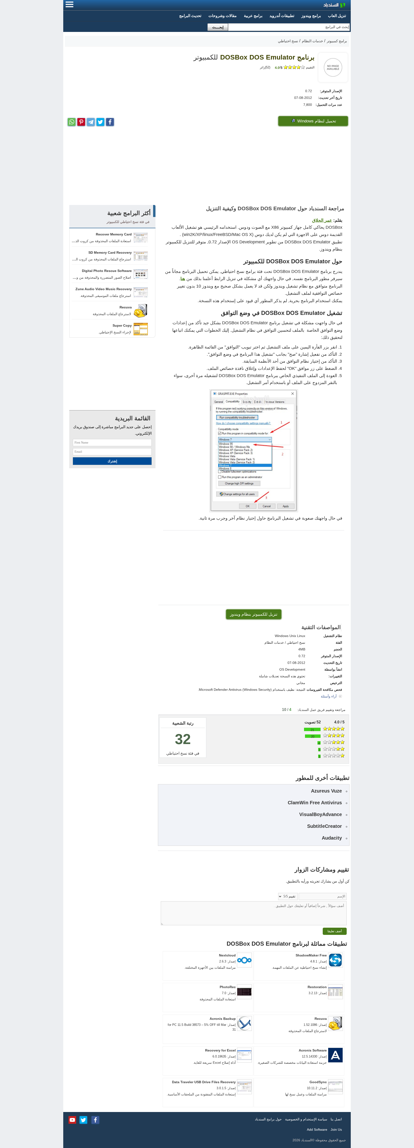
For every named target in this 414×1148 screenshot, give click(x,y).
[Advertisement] (207, 166)
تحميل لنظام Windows (316, 121)
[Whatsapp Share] (71, 121)
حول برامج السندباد (268, 1119)
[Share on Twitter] (100, 121)
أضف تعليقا (335, 931)
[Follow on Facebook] (95, 1119)
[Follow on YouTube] (72, 1119)
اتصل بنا (336, 1119)
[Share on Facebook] (110, 121)
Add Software (317, 1129)
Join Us (336, 1129)
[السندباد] (322, 6)
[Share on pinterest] (81, 121)
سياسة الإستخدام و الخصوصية (306, 1119)
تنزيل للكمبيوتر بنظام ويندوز (253, 614)
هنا (182, 278)
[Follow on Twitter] (83, 1119)
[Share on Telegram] (90, 121)
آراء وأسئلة (329, 696)
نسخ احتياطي (176, 753)
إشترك (112, 461)
